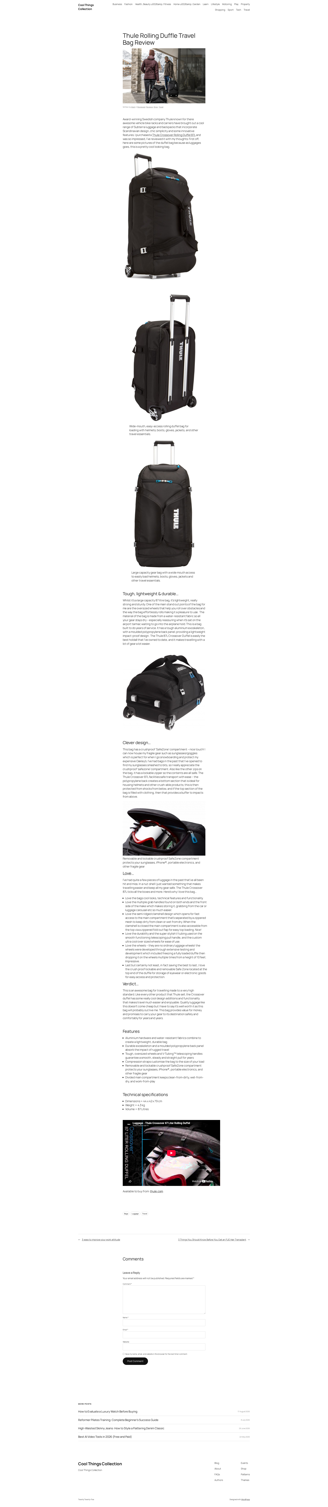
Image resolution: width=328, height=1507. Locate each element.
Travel (161, 107)
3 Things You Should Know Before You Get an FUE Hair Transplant (212, 1239)
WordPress (245, 1499)
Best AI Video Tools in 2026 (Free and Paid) (105, 1436)
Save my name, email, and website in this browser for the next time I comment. (156, 1354)
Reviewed (141, 107)
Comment (127, 1284)
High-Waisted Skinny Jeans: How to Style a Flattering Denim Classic (121, 1428)
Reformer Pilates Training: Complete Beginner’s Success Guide (118, 1420)
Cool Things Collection (86, 7)
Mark (133, 107)
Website (126, 1342)
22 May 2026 (244, 1437)
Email (125, 1329)
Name (126, 1317)
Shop (156, 107)
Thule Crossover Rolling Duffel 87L (174, 135)
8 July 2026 (245, 1420)
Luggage (135, 1213)
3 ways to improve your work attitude (101, 1239)
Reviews (149, 107)
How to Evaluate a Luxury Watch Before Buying (107, 1411)
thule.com (156, 1191)
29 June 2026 (244, 1428)
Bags (126, 1213)
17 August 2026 (244, 1411)
